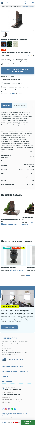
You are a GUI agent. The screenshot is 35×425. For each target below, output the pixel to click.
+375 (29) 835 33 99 (12, 389)
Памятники (9, 6)
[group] (11, 212)
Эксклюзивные (17, 6)
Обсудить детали (27, 422)
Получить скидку (9, 327)
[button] (22, 230)
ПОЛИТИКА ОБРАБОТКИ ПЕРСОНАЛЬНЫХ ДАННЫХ (14, 414)
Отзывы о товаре (19, 105)
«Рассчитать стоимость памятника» (17, 70)
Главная (3, 6)
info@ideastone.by (12, 394)
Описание (6, 105)
